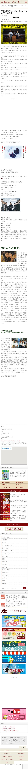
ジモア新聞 (7, 5)
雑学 (3, 581)
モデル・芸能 (6, 570)
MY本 (21, 485)
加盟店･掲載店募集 (21, 753)
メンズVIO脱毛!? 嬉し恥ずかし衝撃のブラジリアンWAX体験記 (18, 501)
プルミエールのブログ (8, 727)
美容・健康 (5, 548)
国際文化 (4, 567)
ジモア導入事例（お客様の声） (7, 756)
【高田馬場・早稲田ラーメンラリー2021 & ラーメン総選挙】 (18, 506)
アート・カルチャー (7, 545)
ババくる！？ (21, 487)
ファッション (6, 553)
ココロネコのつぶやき (8, 729)
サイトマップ (21, 759)
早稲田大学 (5, 562)
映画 (12, 5)
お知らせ (4, 583)
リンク (7, 762)
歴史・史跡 (5, 575)
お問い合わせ (7, 750)
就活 (3, 559)
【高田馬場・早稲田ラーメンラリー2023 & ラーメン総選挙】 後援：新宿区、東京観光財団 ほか (18, 518)
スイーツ (7, 485)
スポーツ (4, 578)
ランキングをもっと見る (14, 525)
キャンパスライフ (7, 564)
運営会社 (21, 750)
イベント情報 (6, 537)
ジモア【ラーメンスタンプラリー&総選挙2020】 (18, 495)
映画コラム (21, 482)
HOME (2, 5)
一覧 (25, 592)
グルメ (4, 543)
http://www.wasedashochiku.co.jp (10, 441)
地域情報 (4, 540)
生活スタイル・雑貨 (7, 551)
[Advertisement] (14, 114)
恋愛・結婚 (5, 556)
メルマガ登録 (21, 756)
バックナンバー (7, 482)
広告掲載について (7, 753)
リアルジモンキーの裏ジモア (10, 731)
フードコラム (7, 487)
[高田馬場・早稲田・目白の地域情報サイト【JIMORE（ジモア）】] (5, 3)
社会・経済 (5, 572)
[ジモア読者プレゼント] (14, 531)
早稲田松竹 (15, 5)
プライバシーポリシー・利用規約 (7, 759)
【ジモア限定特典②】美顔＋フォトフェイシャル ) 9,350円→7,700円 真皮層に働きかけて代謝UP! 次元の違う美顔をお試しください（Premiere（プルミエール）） (16, 597)
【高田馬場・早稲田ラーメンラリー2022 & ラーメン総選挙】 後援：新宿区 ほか (18, 511)
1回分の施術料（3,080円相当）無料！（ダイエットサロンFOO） (16, 604)
